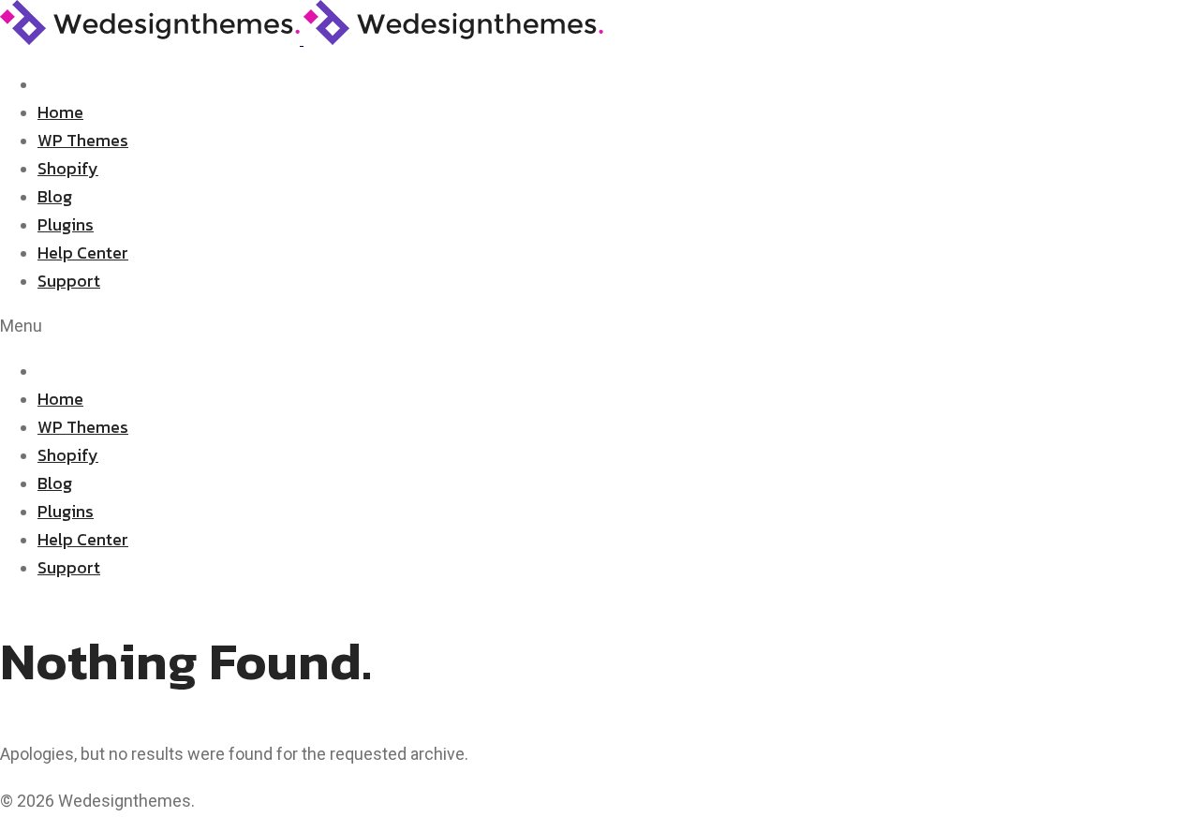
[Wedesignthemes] (301, 39)
